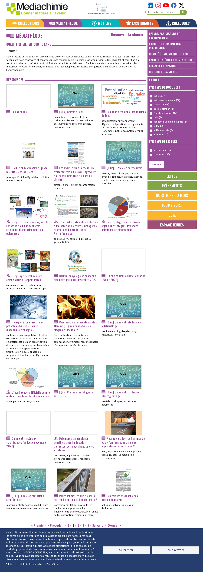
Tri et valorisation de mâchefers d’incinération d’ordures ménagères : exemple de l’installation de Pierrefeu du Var (76, 228)
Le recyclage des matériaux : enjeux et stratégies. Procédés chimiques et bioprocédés (121, 226)
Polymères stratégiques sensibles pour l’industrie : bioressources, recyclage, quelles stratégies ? (74, 444)
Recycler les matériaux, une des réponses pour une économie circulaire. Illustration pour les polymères (28, 228)
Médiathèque (67, 23)
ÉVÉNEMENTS (172, 185)
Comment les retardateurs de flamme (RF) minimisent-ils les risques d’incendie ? (74, 326)
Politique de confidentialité (19, 564)
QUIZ (172, 215)
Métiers (104, 23)
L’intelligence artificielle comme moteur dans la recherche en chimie (28, 394)
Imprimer (39, 564)
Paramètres (52, 564)
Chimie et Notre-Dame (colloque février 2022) (123, 277)
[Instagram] (159, 7)
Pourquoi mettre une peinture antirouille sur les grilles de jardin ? (75, 497)
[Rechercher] (183, 12)
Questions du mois (172, 195)
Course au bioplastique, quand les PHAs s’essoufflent (27, 170)
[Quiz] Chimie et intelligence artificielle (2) (121, 324)
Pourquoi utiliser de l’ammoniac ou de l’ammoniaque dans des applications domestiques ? (123, 442)
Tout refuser (126, 550)
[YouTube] (166, 7)
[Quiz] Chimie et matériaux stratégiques (25, 497)
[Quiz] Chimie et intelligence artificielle (73, 394)
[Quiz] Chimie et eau (71, 111)
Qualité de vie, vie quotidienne (28, 44)
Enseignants (143, 23)
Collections (28, 23)
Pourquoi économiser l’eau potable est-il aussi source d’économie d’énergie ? (24, 326)
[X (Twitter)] (181, 7)
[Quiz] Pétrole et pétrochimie (124, 168)
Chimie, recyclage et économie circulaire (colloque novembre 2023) (76, 277)
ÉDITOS (172, 176)
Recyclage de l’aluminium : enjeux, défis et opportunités (25, 278)
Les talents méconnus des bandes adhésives (120, 497)
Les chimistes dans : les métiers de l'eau (124, 113)
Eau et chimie (20, 111)
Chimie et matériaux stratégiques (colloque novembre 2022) (26, 442)
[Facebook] (174, 7)
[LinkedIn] (151, 7)
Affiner (156, 164)
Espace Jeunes (172, 225)
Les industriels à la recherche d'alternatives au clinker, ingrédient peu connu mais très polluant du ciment (75, 174)
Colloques (181, 23)
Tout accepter (176, 550)
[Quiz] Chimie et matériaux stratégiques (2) (120, 394)
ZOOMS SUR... (172, 205)
